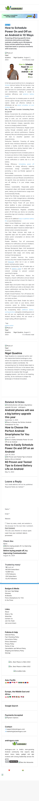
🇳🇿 (25, 682)
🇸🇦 (10, 697)
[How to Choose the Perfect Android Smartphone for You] (19, 424)
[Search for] (36, 8)
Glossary (8, 593)
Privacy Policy (9, 644)
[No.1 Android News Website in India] (14, 8)
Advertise (8, 616)
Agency (4, 772)
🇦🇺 (10, 682)
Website (7, 518)
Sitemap (7, 653)
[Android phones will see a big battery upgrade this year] (19, 407)
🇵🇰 (19, 682)
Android (7, 85)
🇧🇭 (12, 697)
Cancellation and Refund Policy (15, 648)
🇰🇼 (14, 697)
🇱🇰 (23, 682)
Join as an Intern (10, 623)
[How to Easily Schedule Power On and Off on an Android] (19, 442)
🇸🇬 (17, 682)
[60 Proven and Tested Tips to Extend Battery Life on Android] (19, 459)
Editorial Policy (10, 635)
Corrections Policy (11, 639)
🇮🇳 (6, 682)
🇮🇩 (12, 682)
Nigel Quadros (18, 57)
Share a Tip (9, 614)
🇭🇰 (27, 682)
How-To (7, 25)
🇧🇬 (8, 697)
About (7, 612)
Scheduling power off (26, 164)
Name (7, 509)
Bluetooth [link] (11, 262)
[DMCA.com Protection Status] (11, 762)
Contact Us (9, 618)
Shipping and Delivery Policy (14, 651)
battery (7, 325)
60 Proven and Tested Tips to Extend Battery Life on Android (18, 465)
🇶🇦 (21, 697)
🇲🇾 (14, 682)
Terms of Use (9, 646)
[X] (0, 777)
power (11, 325)
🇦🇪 (17, 697)
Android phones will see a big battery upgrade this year (19, 414)
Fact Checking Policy (12, 637)
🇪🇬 (23, 697)
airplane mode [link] (16, 268)
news (12, 754)
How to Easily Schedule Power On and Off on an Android (19, 448)
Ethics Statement (11, 641)
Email (7, 514)
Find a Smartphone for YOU (14, 598)
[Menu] (3, 8)
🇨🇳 (8, 682)
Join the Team (10, 621)
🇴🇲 (19, 697)
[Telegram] (1, 777)
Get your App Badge (12, 591)
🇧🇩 (21, 682)
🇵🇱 (6, 697)
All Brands (8, 595)
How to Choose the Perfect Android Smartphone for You (17, 431)
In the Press (9, 600)
